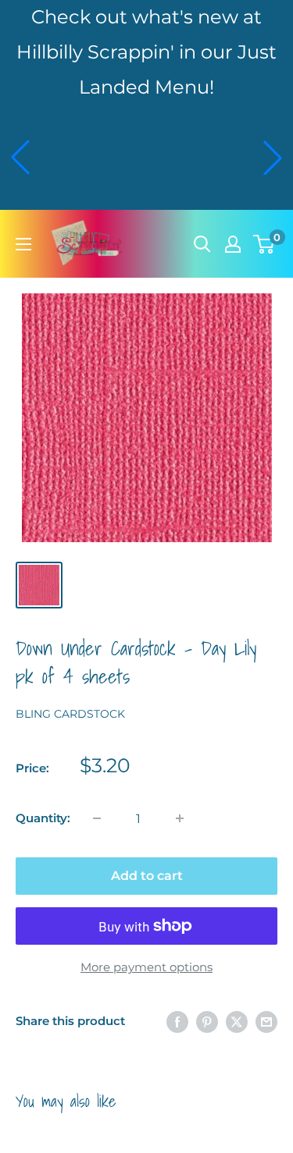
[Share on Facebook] (177, 1021)
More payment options (146, 967)
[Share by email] (266, 1021)
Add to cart (147, 875)
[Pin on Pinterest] (207, 1021)
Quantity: (43, 818)
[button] (20, 157)
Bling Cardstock (70, 714)
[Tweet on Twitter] (237, 1021)
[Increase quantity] (179, 818)
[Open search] (202, 244)
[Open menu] (23, 244)
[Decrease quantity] (96, 818)
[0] (264, 244)
